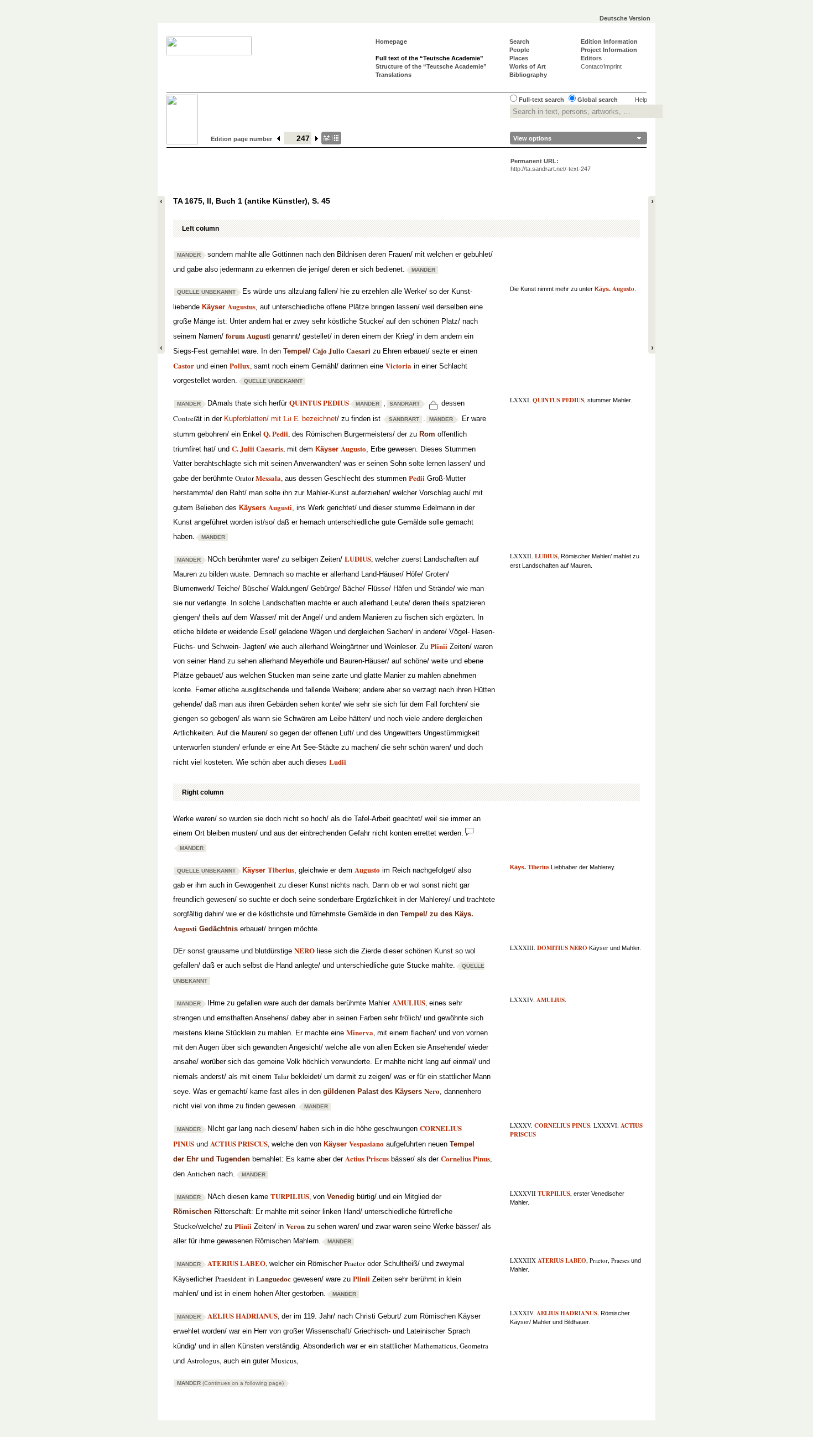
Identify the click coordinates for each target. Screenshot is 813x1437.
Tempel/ (327, 351)
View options (532, 138)
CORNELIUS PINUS (562, 1125)
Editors (591, 58)
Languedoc (273, 1278)
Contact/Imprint (601, 66)
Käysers (265, 508)
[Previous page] (279, 139)
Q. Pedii (275, 433)
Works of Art (527, 66)
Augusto (367, 869)
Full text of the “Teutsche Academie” (429, 58)
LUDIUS (546, 556)
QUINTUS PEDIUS (558, 400)
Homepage (391, 41)
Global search (597, 99)
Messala (268, 478)
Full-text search (541, 99)
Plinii (438, 646)
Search (519, 41)
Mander (189, 255)
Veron (295, 1226)
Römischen (192, 1211)
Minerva (359, 1032)
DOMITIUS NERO (562, 947)
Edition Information (609, 41)
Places (518, 58)
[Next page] (317, 139)
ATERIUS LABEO (562, 1260)
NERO (304, 950)
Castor (183, 365)
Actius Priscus (367, 1158)
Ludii (337, 761)
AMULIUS (550, 999)
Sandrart (404, 404)
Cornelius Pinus (465, 1158)
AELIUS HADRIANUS (566, 1313)
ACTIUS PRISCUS (239, 1143)
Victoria (398, 365)
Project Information (609, 49)
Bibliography (528, 74)
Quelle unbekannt (206, 292)
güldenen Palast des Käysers (381, 1091)
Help (641, 99)
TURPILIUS (554, 1193)
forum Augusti (248, 335)
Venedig (341, 1196)
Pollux (240, 365)
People (519, 49)
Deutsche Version (625, 18)
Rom (427, 434)
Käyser (229, 307)
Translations (393, 74)
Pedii (417, 478)
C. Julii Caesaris (257, 448)
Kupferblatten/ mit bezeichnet (280, 418)
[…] (331, 138)
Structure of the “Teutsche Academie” (431, 66)
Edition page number (241, 139)
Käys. (614, 289)
